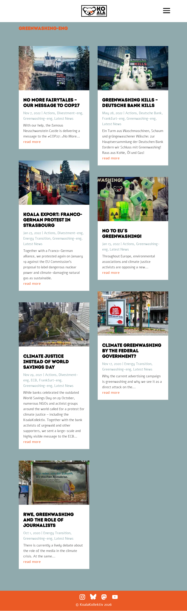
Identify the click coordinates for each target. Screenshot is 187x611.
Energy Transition (36, 238)
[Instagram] (82, 597)
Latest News (63, 118)
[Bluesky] (93, 597)
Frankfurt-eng (50, 380)
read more (32, 141)
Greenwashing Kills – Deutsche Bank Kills (130, 102)
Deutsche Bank (150, 113)
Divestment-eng (69, 113)
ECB (34, 380)
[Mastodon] (104, 597)
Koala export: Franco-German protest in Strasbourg (52, 220)
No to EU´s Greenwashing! (122, 233)
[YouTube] (114, 597)
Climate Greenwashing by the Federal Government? (131, 350)
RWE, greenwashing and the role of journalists (48, 520)
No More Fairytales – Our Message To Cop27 (51, 102)
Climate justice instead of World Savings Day (46, 361)
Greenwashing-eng (37, 118)
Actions (49, 113)
